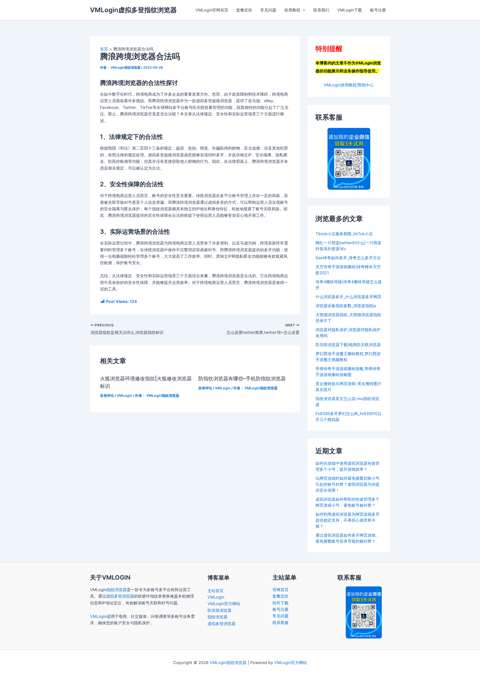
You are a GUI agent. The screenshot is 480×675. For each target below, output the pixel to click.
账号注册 (378, 9)
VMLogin (124, 395)
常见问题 (268, 9)
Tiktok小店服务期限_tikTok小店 (344, 233)
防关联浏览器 (220, 610)
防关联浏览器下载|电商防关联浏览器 (348, 344)
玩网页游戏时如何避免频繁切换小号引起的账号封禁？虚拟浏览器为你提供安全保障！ (348, 484)
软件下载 (280, 602)
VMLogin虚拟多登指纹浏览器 (133, 10)
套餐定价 (244, 9)
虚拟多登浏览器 (120, 596)
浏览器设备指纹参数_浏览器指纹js (346, 305)
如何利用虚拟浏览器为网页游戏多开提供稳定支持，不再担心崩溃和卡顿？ (348, 520)
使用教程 (292, 9)
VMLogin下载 (349, 9)
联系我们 (321, 9)
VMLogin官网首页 (212, 9)
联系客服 (280, 622)
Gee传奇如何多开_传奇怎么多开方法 (348, 257)
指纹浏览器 (117, 589)
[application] (302, 10)
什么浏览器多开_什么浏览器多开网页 (348, 296)
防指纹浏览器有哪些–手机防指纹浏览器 (242, 379)
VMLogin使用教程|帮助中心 (349, 84)
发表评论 (107, 395)
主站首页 (216, 590)
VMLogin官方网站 (224, 603)
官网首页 (280, 589)
